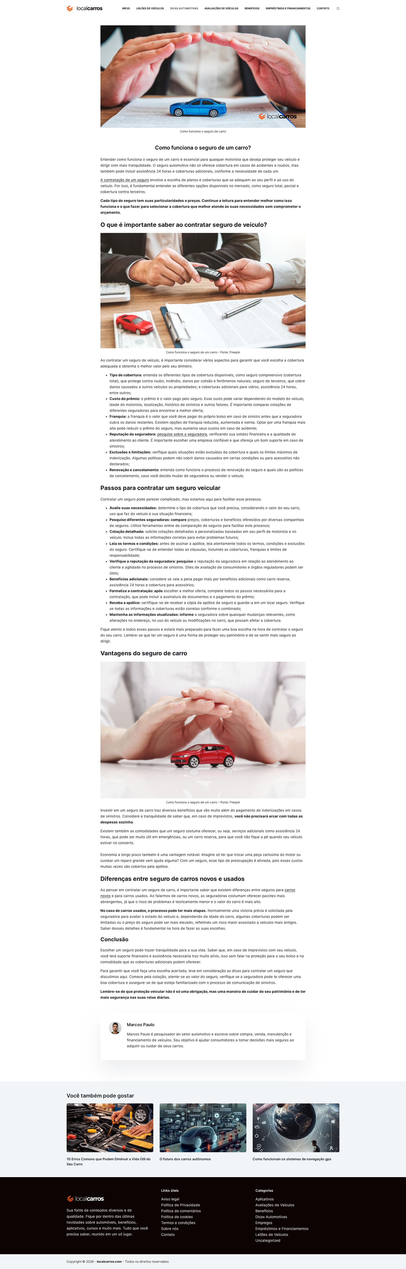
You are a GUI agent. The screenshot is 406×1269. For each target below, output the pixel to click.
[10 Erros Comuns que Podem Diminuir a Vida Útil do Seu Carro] (110, 1127)
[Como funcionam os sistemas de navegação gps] (296, 1127)
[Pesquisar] (338, 8)
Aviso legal (170, 1199)
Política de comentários (181, 1211)
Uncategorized (267, 1240)
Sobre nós (169, 1229)
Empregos (263, 1223)
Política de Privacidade (180, 1205)
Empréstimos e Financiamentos (288, 8)
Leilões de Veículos (150, 8)
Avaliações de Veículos (221, 8)
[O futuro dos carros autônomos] (203, 1127)
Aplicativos (264, 1199)
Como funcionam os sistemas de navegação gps (292, 1159)
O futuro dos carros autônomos (185, 1159)
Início (126, 8)
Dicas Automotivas (184, 8)
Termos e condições (178, 1223)
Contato (323, 8)
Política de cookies (177, 1217)
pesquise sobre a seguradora (182, 434)
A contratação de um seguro (124, 180)
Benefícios (252, 8)
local (89, 8)
